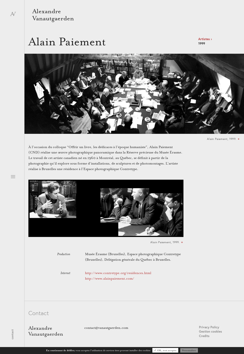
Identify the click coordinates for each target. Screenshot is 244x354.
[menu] (13, 177)
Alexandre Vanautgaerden (53, 15)
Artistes (204, 39)
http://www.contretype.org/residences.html (118, 273)
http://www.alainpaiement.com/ (109, 278)
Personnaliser (189, 350)
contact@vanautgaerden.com (106, 328)
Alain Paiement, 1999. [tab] (221, 139)
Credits (204, 336)
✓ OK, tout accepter (165, 350)
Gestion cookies (210, 331)
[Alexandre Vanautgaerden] (13, 15)
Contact (12, 334)
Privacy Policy (209, 327)
